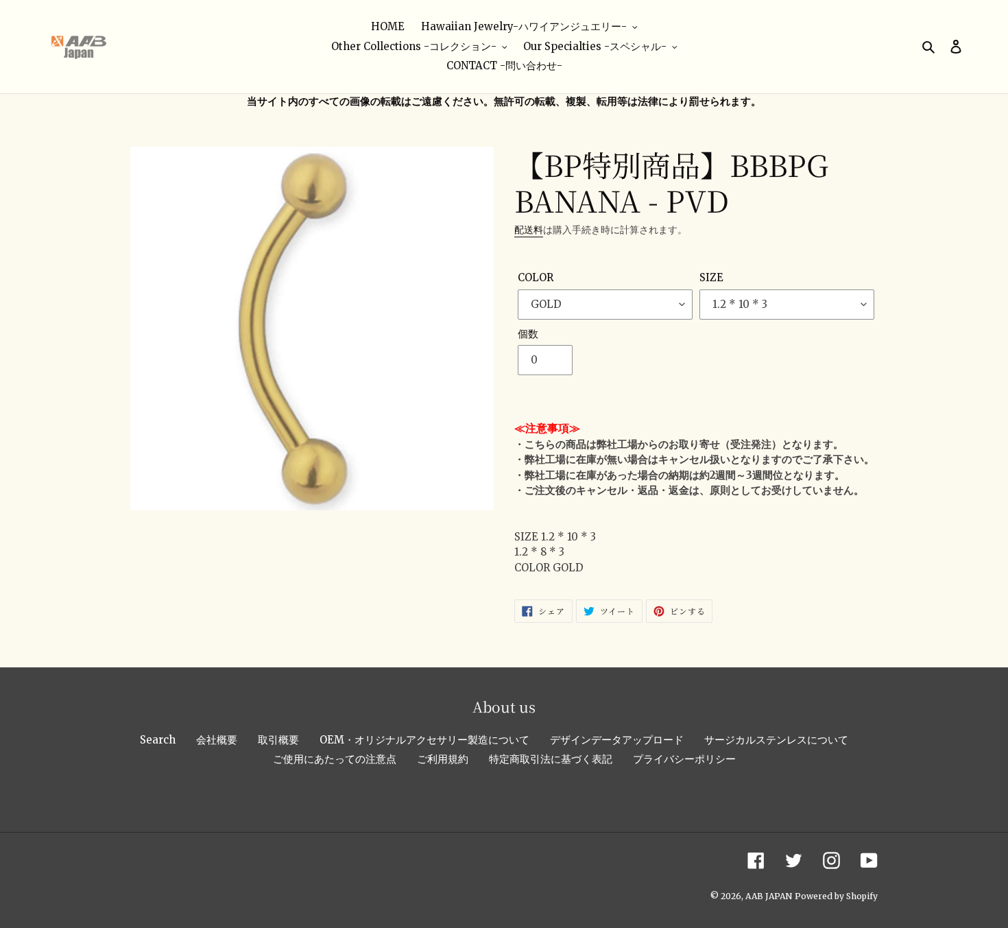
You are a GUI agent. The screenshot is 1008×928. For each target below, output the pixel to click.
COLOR (535, 277)
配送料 (528, 230)
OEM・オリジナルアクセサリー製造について (424, 739)
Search (158, 739)
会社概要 (216, 739)
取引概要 (278, 739)
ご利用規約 (442, 758)
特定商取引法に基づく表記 (550, 758)
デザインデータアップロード (617, 739)
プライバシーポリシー (684, 758)
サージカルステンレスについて (776, 739)
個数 (528, 333)
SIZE (711, 277)
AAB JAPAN (768, 896)
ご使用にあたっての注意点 (334, 758)
